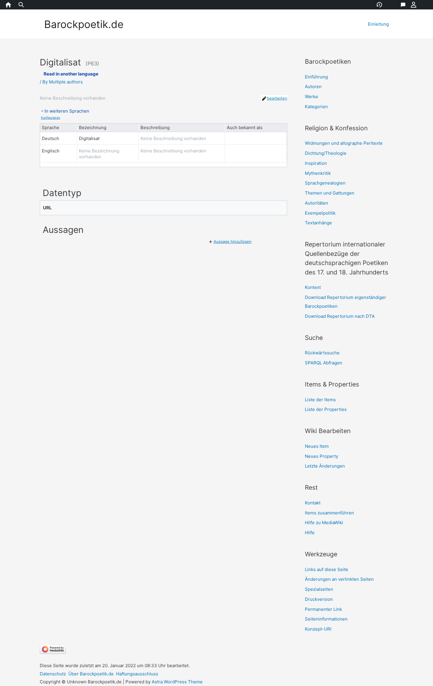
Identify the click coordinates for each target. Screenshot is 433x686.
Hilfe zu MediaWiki (324, 522)
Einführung (316, 77)
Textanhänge (318, 223)
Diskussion (407, 4)
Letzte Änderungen (325, 466)
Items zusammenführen (329, 513)
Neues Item (317, 446)
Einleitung (378, 24)
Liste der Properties (326, 409)
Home (8, 4)
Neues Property (321, 456)
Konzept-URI (318, 629)
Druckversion (319, 599)
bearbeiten (277, 98)
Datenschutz (53, 674)
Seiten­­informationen (326, 619)
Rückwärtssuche (322, 353)
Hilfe (310, 532)
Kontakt (312, 503)
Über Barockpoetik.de (91, 674)
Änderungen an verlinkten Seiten (339, 579)
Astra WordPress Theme (177, 682)
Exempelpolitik (320, 213)
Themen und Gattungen (329, 193)
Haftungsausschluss (137, 674)
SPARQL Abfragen (323, 363)
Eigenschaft (396, 4)
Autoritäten (316, 203)
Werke (311, 96)
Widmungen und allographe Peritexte (344, 143)
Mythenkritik (318, 173)
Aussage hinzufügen (233, 241)
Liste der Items (320, 399)
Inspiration (316, 163)
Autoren (313, 86)
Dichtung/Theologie (325, 153)
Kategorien (316, 106)
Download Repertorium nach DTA (340, 316)
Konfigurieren (50, 118)
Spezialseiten (319, 589)
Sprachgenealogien (325, 183)
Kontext (313, 287)
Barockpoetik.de (83, 24)
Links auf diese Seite (326, 569)
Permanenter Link (323, 609)
